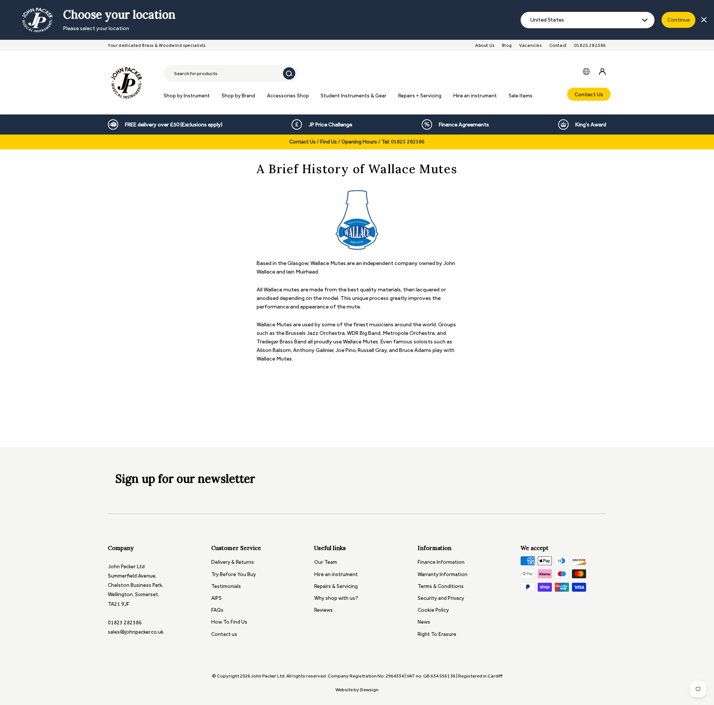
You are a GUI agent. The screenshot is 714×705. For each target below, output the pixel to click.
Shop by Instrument (187, 96)
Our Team (325, 562)
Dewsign (369, 689)
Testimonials (226, 586)
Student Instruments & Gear (353, 96)
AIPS (216, 598)
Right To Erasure (437, 634)
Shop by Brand (238, 96)
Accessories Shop (288, 96)
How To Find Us (229, 622)
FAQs (217, 610)
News (424, 622)
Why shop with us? (336, 598)
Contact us (224, 634)
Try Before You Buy (233, 574)
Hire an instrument (475, 96)
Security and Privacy (441, 598)
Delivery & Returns (232, 562)
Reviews (323, 610)
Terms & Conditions (441, 586)
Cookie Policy (433, 610)
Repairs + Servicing (419, 96)
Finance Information (441, 562)
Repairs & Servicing (336, 586)
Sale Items (521, 96)
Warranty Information (442, 574)
